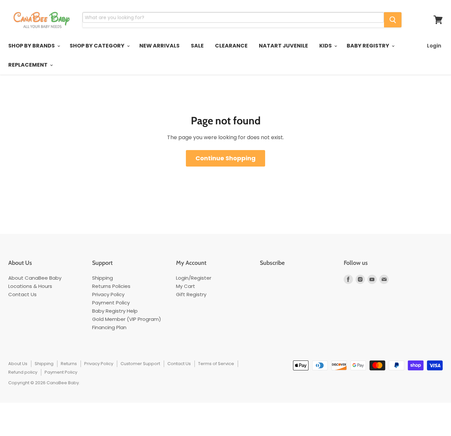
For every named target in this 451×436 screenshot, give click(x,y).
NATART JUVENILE (283, 45)
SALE (197, 45)
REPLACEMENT (28, 65)
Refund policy (22, 372)
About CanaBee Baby (34, 277)
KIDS (326, 45)
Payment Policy (111, 302)
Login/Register (193, 277)
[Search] (392, 19)
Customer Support (140, 363)
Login (434, 45)
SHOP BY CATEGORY (97, 45)
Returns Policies (111, 286)
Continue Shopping (225, 158)
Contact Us (22, 294)
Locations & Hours (30, 286)
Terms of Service (216, 363)
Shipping (102, 277)
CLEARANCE (231, 45)
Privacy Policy (108, 294)
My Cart (185, 286)
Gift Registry (191, 294)
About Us (17, 363)
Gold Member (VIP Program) (126, 319)
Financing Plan (109, 327)
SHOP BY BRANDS (32, 45)
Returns (69, 363)
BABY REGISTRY (368, 45)
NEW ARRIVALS (159, 45)
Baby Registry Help (115, 310)
